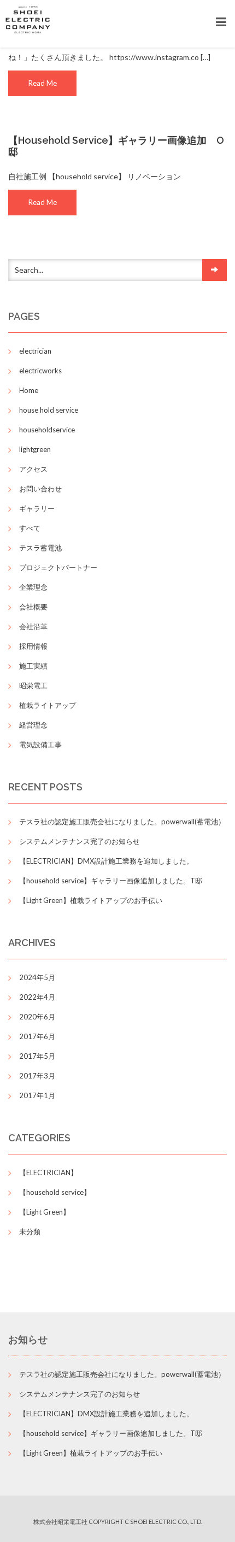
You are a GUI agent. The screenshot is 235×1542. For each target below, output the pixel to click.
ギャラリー (37, 508)
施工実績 (33, 665)
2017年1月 (37, 1095)
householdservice (47, 429)
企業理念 (33, 587)
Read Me (42, 83)
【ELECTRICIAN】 (48, 1172)
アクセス (33, 469)
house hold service (48, 410)
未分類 (29, 1231)
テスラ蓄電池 (40, 547)
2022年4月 (37, 997)
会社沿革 (33, 626)
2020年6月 (37, 1016)
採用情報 (33, 646)
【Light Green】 (44, 1211)
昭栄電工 (33, 685)
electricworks (40, 370)
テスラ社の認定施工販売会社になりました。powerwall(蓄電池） (122, 821)
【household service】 (55, 1192)
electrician (35, 351)
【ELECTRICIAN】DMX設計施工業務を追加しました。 (106, 861)
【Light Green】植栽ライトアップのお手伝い (90, 900)
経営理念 (33, 724)
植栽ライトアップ (47, 705)
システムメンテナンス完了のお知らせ (79, 841)
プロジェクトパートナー (58, 567)
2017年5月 (37, 1056)
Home (28, 390)
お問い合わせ (40, 488)
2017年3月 (37, 1075)
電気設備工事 (40, 744)
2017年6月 (37, 1036)
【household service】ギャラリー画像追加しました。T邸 (110, 880)
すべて (29, 528)
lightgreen (35, 449)
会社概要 (33, 606)
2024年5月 (37, 977)
